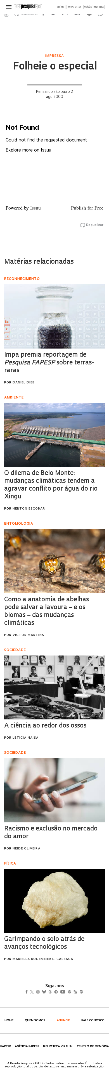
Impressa (54, 56)
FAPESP (5, 1046)
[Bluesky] (50, 992)
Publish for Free (87, 207)
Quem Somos (35, 1020)
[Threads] (58, 992)
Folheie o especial (55, 67)
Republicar (94, 225)
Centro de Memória (93, 1046)
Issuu (35, 207)
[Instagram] (42, 992)
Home (8, 1020)
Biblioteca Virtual (58, 1046)
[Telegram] (66, 992)
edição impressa (94, 7)
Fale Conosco (93, 1020)
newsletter (74, 7)
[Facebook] (28, 992)
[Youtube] (74, 992)
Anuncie (63, 1020)
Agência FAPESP (27, 1046)
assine (61, 7)
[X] (34, 992)
